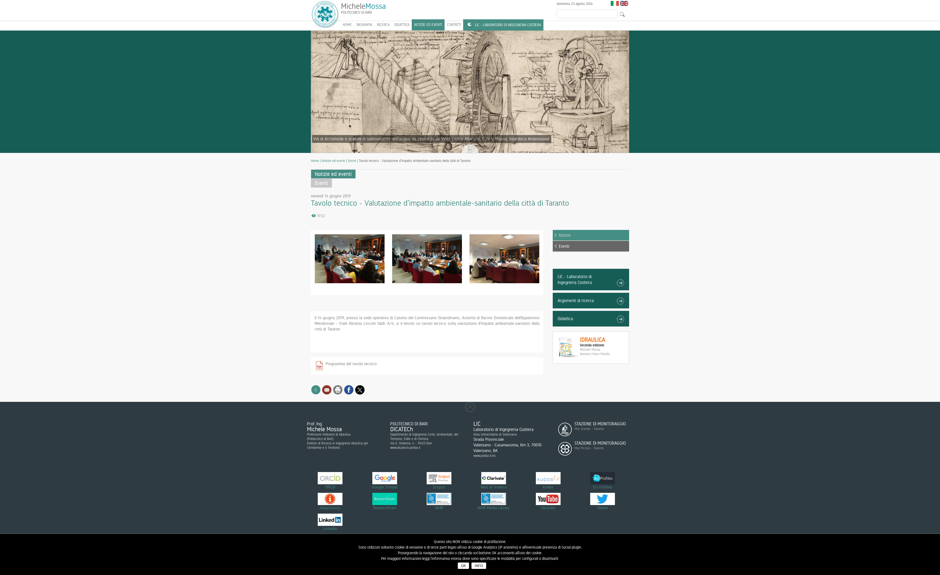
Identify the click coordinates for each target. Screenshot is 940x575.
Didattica (401, 25)
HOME (347, 25)
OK (463, 566)
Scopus (439, 487)
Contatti (454, 25)
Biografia (364, 25)
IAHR (439, 507)
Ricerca (383, 25)
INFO (479, 566)
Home (315, 161)
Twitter (602, 507)
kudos (548, 487)
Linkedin (330, 528)
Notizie (565, 235)
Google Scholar (385, 487)
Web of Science (494, 487)
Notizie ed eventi (428, 25)
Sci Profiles (602, 487)
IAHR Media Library (494, 507)
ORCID (330, 487)
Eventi (352, 161)
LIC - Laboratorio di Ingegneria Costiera (508, 25)
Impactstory (330, 507)
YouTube (548, 507)
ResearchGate (384, 507)
